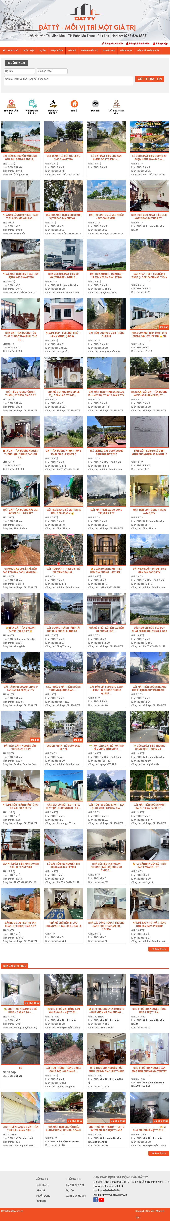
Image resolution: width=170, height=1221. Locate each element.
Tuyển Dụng (43, 1195)
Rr (20, 1068)
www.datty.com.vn (115, 1194)
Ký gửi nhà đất (75, 1185)
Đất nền (18, 167)
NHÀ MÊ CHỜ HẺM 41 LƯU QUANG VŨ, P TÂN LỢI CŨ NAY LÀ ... (63, 926)
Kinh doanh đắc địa (153, 226)
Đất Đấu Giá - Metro (68, 1141)
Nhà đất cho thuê (66, 1020)
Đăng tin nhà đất (113, 43)
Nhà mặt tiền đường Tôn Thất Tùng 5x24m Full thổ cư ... (20, 336)
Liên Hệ (40, 1190)
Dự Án (60, 757)
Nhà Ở (17, 226)
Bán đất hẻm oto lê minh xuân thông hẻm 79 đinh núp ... (149, 454)
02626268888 (111, 1190)
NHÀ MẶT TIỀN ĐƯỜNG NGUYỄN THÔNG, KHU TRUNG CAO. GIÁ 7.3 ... (20, 454)
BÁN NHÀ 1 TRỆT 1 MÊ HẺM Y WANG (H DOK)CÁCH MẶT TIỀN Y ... (149, 277)
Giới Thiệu (42, 1185)
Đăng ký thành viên (139, 43)
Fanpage (41, 1200)
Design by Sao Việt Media (148, 1211)
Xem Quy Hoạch (76, 1195)
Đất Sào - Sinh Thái (110, 462)
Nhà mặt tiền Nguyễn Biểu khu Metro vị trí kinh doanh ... (63, 1130)
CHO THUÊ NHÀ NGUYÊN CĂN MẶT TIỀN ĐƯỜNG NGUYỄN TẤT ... (149, 1071)
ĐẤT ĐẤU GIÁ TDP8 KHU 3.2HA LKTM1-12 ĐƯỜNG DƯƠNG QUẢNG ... (106, 690)
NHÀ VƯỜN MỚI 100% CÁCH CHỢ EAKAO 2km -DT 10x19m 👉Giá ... (149, 336)
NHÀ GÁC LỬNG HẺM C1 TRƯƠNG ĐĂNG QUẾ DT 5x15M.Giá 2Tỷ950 (106, 926)
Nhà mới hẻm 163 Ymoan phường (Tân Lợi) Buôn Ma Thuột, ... (106, 867)
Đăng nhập (161, 43)
